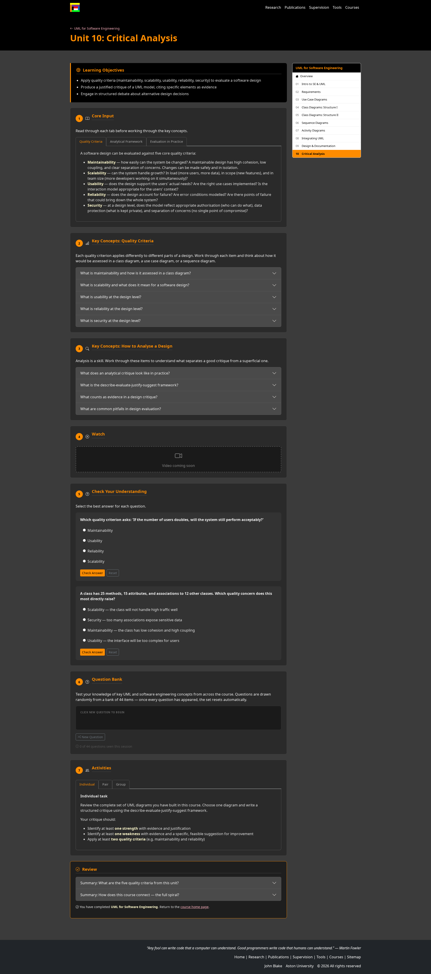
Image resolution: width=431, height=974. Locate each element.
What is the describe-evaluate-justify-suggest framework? (129, 385)
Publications (295, 7)
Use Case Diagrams (311, 99)
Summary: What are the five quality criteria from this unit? (129, 882)
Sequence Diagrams (312, 123)
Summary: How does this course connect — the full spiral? (129, 894)
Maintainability (100, 530)
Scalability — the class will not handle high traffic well (133, 609)
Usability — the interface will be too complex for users (133, 640)
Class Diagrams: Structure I (316, 107)
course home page (194, 907)
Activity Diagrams (310, 130)
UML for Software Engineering (96, 28)
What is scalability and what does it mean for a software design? (134, 284)
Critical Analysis (310, 154)
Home (239, 956)
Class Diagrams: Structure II (317, 115)
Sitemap (354, 956)
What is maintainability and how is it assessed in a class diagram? (135, 273)
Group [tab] (121, 784)
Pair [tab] (105, 784)
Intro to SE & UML (310, 84)
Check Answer (92, 573)
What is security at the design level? (110, 320)
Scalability (96, 561)
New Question (92, 737)
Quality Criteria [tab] (90, 141)
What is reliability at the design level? (111, 308)
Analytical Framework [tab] (126, 141)
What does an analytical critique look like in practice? (125, 373)
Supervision (319, 7)
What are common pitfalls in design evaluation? (120, 408)
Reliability (96, 551)
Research (273, 7)
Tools (337, 7)
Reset (113, 573)
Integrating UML (310, 138)
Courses (352, 7)
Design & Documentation (315, 146)
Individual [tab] (87, 784)
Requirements (308, 92)
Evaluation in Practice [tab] (166, 141)
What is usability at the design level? (110, 296)
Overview (306, 76)
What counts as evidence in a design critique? (118, 396)
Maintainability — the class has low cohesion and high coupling (141, 630)
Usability (95, 540)
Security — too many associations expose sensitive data (135, 619)
